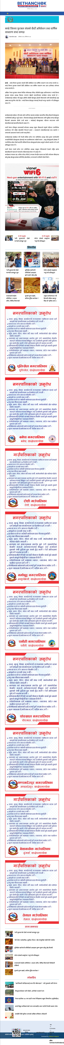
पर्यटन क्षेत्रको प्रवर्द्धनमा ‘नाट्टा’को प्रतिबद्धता (50, 271)
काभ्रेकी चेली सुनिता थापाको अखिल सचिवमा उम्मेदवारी (31, 1014)
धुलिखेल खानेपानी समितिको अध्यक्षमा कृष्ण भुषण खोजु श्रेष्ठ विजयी (31, 274)
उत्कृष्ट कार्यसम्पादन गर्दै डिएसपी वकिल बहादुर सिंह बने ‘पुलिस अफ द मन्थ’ (50, 300)
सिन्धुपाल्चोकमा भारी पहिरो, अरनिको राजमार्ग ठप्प (29, 991)
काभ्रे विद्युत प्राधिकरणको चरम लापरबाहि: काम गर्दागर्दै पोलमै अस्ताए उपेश (36, 1006)
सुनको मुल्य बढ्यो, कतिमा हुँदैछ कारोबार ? (32, 297)
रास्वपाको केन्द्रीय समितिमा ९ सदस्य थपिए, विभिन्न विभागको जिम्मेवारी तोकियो (13, 300)
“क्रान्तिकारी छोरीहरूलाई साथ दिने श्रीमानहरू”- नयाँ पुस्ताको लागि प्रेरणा (36, 983)
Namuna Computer (54, 1036)
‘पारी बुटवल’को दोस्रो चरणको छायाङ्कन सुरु (12, 271)
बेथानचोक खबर (13, 37)
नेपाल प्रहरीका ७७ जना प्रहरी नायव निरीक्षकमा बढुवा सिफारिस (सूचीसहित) (37, 998)
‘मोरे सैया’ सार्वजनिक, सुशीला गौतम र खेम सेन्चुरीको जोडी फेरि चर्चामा (34, 940)
